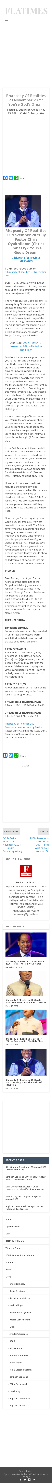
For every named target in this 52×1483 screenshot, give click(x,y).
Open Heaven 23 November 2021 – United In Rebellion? (26, 346)
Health (8, 1269)
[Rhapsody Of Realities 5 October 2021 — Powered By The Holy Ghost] (26, 1022)
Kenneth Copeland (19, 1376)
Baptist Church (17, 1405)
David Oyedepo (17, 1291)
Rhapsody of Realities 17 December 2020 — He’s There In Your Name (25, 962)
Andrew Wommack (19, 1355)
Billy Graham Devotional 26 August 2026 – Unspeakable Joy (25, 1168)
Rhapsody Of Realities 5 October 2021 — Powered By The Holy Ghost (24, 1040)
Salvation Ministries (20, 1298)
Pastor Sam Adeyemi (20, 1319)
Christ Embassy (29, 113)
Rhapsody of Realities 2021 (20, 723)
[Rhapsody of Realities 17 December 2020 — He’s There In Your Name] (26, 944)
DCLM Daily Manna (14, 1241)
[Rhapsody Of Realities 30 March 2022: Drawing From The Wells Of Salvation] (26, 1062)
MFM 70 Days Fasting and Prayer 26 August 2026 (23, 1197)
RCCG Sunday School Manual (19, 1255)
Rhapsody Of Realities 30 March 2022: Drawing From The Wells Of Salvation (23, 1082)
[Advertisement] (26, 55)
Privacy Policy (25, 1471)
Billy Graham (16, 1348)
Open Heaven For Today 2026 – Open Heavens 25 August (26, 1475)
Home (8, 1219)
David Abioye (16, 1305)
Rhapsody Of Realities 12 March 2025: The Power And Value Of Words (25, 1001)
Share (23, 178)
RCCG (12, 1341)
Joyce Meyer (16, 1362)
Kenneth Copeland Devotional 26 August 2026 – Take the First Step (25, 1178)
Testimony (15, 1391)
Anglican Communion (20, 1398)
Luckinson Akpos (28, 109)
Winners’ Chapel (13, 1248)
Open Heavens (12, 1226)
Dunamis (9, 1262)
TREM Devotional (18, 1384)
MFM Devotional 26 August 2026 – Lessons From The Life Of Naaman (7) (24, 1188)
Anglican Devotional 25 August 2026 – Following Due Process (24, 1207)
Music (12, 1326)
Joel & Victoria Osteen (21, 1369)
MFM (7, 1233)
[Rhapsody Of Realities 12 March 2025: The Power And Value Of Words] (26, 983)
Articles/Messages (19, 1334)
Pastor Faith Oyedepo (20, 1312)
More (8, 1276)
